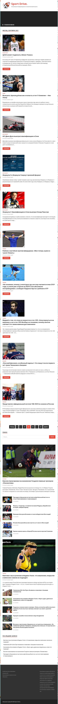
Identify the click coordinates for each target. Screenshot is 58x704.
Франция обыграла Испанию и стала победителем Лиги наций (32, 514)
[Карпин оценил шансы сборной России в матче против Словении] (7, 536)
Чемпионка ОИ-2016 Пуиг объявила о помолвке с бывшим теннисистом (23, 644)
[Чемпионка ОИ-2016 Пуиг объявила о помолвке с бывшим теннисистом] (7, 595)
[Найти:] (29, 437)
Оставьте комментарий (8, 57)
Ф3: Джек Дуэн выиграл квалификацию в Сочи (21, 136)
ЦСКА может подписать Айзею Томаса (18, 55)
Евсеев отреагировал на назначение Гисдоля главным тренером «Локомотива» (25, 651)
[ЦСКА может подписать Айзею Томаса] (29, 43)
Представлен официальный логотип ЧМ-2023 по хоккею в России (28, 404)
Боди (4, 93)
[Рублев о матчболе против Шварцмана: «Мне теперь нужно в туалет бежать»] (29, 239)
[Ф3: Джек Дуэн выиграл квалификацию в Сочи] (29, 125)
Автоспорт (5, 134)
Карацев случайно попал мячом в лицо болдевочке (28, 615)
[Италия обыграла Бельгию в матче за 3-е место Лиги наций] (7, 528)
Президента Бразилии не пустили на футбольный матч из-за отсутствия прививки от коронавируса (31, 498)
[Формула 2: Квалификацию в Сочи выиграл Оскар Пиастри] (29, 201)
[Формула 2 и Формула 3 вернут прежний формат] (29, 164)
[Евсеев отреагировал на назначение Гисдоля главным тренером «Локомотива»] (29, 477)
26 (40, 426)
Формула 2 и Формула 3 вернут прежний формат (22, 175)
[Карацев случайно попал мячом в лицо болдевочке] (7, 621)
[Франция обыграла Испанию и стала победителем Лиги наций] (7, 519)
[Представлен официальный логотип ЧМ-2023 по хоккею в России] (29, 392)
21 (33, 426)
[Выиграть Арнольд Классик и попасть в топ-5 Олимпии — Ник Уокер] (29, 84)
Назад (12, 426)
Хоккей (4, 361)
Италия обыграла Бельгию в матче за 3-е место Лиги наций (31, 522)
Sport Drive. (19, 4)
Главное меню (9, 24)
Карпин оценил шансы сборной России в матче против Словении (32, 531)
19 (24, 426)
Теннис (4, 248)
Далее (46, 426)
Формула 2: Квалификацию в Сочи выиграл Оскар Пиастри (26, 212)
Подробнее (6, 68)
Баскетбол (5, 52)
